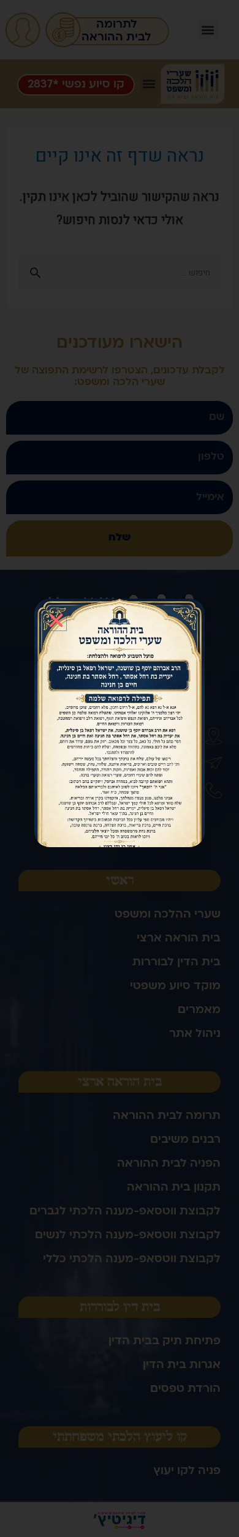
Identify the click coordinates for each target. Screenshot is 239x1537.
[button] (56, 620)
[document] (119, 768)
